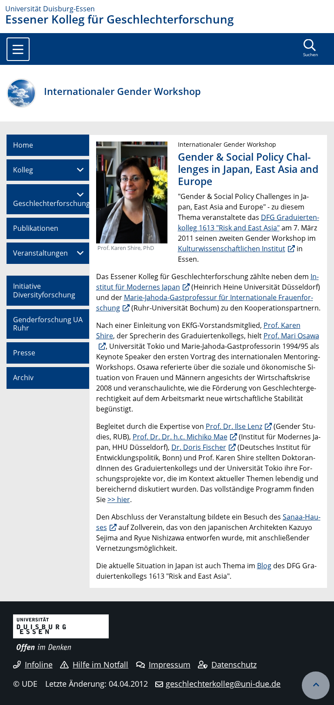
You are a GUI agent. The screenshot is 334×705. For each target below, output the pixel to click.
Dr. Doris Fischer (198, 447)
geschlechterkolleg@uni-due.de (223, 683)
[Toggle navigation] (18, 49)
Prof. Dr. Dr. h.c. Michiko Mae (180, 437)
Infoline (39, 664)
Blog (264, 565)
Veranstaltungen (40, 253)
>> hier (118, 499)
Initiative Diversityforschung (44, 290)
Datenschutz (234, 664)
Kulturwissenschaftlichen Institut (231, 248)
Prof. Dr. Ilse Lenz (234, 426)
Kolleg (23, 170)
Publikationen (35, 228)
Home (23, 145)
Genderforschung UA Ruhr (48, 324)
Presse (24, 353)
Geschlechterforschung (51, 203)
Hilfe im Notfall (100, 664)
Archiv (23, 377)
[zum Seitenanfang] (316, 685)
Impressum (169, 664)
